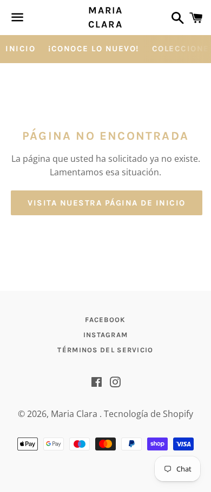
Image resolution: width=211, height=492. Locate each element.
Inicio (20, 48)
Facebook (105, 320)
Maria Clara (105, 17)
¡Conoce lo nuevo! (93, 48)
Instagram (105, 335)
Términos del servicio (105, 350)
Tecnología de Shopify (148, 414)
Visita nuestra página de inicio (107, 203)
